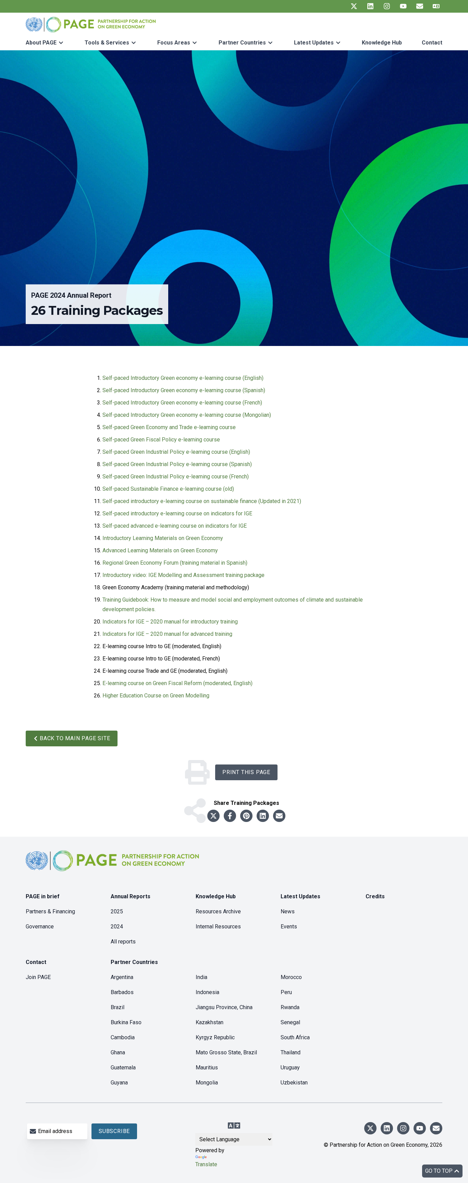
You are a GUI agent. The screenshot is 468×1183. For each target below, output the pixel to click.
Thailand (290, 1052)
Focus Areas (173, 42)
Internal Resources (218, 926)
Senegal (290, 1022)
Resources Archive (218, 911)
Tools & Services (107, 42)
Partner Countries (242, 42)
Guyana (119, 1082)
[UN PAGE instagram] (387, 6)
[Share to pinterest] (246, 816)
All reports (123, 941)
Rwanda (290, 1007)
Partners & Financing (50, 911)
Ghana (118, 1052)
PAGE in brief (43, 896)
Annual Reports (130, 896)
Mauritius (207, 1067)
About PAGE (41, 42)
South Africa (295, 1037)
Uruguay (290, 1067)
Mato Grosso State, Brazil (226, 1052)
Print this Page (246, 772)
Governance (40, 926)
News (288, 911)
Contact (432, 42)
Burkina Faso (126, 1022)
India (201, 977)
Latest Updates (314, 42)
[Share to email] (279, 816)
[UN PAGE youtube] (403, 6)
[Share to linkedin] (263, 816)
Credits (375, 896)
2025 (117, 911)
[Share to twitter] (213, 816)
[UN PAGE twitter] (354, 6)
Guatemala (123, 1067)
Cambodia (123, 1037)
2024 (117, 926)
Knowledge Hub (382, 42)
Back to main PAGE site (75, 738)
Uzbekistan (294, 1082)
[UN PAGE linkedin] (370, 6)
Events (289, 926)
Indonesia (207, 992)
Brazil (117, 1007)
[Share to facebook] (230, 816)
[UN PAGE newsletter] (420, 6)
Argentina (122, 977)
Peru (286, 992)
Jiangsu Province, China (224, 1007)
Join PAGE (38, 977)
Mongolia (207, 1082)
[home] (113, 866)
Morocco (291, 977)
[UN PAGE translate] (436, 6)
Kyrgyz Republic (215, 1037)
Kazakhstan (209, 1022)
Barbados (122, 992)
